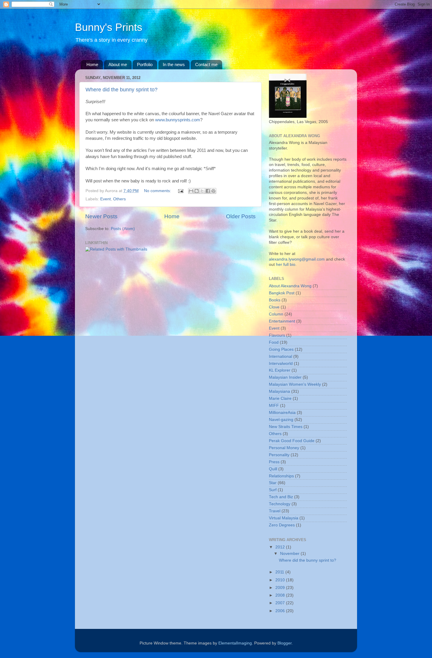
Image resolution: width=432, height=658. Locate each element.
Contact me (206, 64)
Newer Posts (101, 216)
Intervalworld (281, 363)
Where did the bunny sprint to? (122, 90)
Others (119, 199)
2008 (280, 595)
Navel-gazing (281, 419)
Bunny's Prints (108, 27)
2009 (280, 587)
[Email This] (191, 191)
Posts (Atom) (123, 228)
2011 (280, 572)
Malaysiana (279, 391)
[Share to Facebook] (208, 191)
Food (274, 342)
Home (92, 64)
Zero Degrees (282, 525)
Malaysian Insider (285, 377)
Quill (273, 469)
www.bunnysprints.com (177, 120)
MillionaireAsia (282, 412)
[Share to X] (202, 191)
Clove (274, 307)
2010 (280, 580)
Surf (273, 490)
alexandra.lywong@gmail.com (297, 259)
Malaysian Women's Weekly (295, 384)
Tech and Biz (281, 497)
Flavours (277, 335)
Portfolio (145, 64)
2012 (280, 547)
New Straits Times (285, 426)
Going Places (281, 349)
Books (274, 300)
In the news (174, 64)
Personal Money (284, 448)
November (290, 553)
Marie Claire (280, 398)
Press (274, 462)
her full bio (285, 264)
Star (273, 483)
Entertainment (282, 321)
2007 (280, 603)
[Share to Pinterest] (213, 191)
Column (276, 314)
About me (117, 64)
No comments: (158, 191)
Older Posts (241, 216)
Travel (274, 511)
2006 (280, 611)
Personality (279, 455)
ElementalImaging (235, 643)
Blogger (284, 643)
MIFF (274, 405)
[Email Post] (180, 191)
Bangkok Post (281, 293)
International (280, 356)
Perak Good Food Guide (291, 441)
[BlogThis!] (197, 191)
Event (105, 199)
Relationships (281, 476)
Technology (279, 504)
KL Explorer (279, 370)
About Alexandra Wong (290, 286)
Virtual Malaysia (283, 518)
